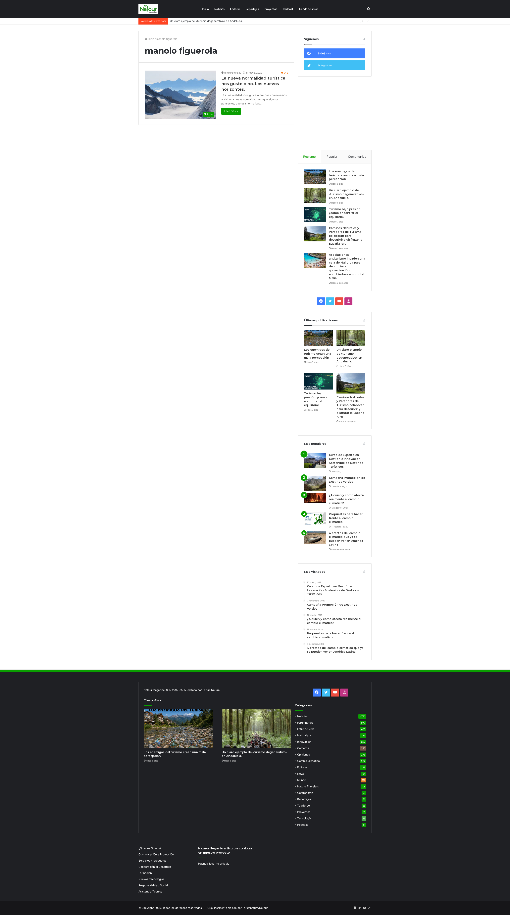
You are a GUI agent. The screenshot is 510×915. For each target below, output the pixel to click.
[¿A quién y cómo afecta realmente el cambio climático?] (315, 498)
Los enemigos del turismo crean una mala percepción (346, 175)
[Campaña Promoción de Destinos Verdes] (315, 483)
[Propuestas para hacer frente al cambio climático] (315, 518)
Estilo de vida (305, 729)
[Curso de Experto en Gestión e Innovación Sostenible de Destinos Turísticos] (315, 460)
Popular (332, 156)
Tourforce (303, 805)
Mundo (301, 780)
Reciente (309, 156)
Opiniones (303, 754)
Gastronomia (305, 792)
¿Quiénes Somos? (149, 848)
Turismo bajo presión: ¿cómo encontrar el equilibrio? (202, 21)
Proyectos (271, 9)
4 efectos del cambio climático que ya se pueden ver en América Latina (346, 539)
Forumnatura (305, 722)
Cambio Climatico (308, 760)
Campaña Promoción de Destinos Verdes (347, 480)
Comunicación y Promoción (156, 854)
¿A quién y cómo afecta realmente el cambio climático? (346, 499)
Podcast (288, 9)
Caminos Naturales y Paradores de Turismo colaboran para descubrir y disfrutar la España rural (345, 235)
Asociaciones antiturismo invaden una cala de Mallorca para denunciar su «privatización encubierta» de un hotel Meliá (347, 266)
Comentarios (357, 156)
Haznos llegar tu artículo (213, 863)
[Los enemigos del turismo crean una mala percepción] (315, 176)
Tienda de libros (308, 9)
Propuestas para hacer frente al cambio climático (346, 518)
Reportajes (252, 9)
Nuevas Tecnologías (151, 879)
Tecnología (304, 818)
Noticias (219, 9)
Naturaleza (304, 735)
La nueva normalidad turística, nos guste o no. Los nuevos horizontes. (253, 84)
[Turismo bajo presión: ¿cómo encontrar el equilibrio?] (315, 214)
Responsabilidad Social (153, 885)
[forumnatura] (148, 9)
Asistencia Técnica (150, 891)
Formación (145, 873)
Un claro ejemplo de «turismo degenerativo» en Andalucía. (346, 194)
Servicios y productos (152, 860)
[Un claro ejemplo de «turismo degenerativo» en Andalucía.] (315, 195)
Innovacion (304, 741)
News (300, 773)
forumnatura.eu (232, 72)
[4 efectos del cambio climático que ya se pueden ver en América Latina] (315, 537)
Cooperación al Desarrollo (155, 866)
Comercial (303, 748)
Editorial (235, 9)
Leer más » (231, 111)
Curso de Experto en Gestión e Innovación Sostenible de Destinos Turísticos (346, 460)
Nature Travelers (308, 786)
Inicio (205, 9)
